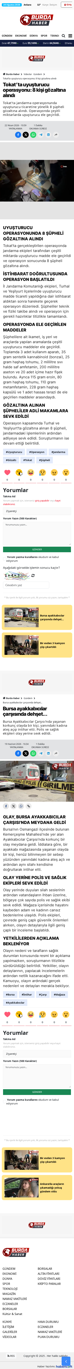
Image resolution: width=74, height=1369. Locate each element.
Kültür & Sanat (12, 1314)
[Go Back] (66, 1361)
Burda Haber (13, 74)
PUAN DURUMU (48, 1337)
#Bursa (10, 994)
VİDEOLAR (9, 1337)
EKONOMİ (21, 35)
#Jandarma (58, 452)
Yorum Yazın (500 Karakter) (20, 518)
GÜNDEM (7, 35)
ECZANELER (10, 1304)
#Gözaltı (11, 460)
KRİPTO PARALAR (49, 1284)
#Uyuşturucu (14, 452)
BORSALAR (10, 1309)
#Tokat (27, 460)
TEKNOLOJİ (57, 35)
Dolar (9, 43)
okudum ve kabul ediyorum (32, 558)
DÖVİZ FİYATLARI (49, 1279)
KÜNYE (7, 1322)
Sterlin (51, 43)
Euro (30, 43)
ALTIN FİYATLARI (48, 1274)
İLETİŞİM (8, 1327)
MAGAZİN (9, 1294)
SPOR (44, 35)
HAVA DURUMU (48, 1322)
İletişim (53, 4)
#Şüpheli (44, 460)
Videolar (28, 74)
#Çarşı (43, 994)
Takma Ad (9, 496)
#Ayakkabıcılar (15, 1002)
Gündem (37, 74)
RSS (12, 1356)
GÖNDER (37, 549)
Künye (45, 4)
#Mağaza (59, 994)
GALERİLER (10, 1332)
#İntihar (27, 994)
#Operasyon (36, 452)
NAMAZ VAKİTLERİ (15, 1299)
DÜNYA (34, 35)
